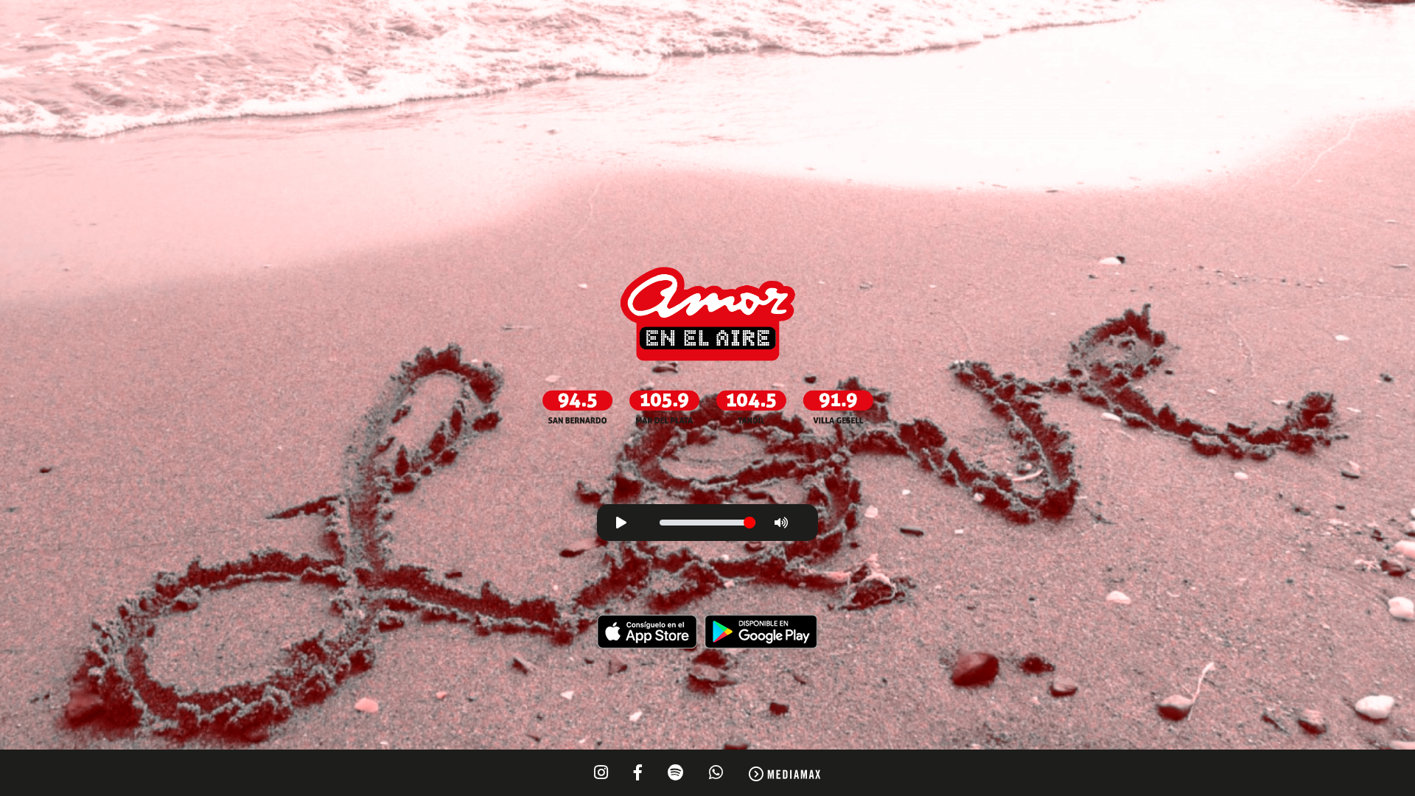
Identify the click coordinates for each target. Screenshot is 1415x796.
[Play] (621, 522)
